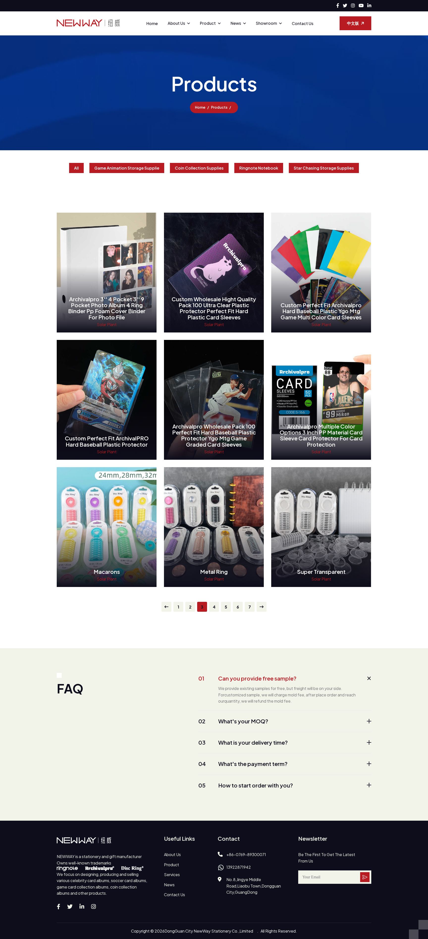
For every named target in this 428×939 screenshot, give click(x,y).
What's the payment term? (243, 763)
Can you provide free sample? (247, 678)
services (172, 874)
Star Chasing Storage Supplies (324, 168)
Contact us (302, 23)
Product (208, 23)
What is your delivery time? (243, 742)
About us (176, 23)
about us (172, 854)
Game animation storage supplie (126, 168)
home (200, 107)
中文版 (353, 23)
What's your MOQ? (233, 721)
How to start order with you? (245, 785)
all (76, 168)
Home (152, 23)
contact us (174, 894)
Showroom (266, 23)
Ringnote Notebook (258, 168)
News (236, 23)
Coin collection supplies (199, 168)
